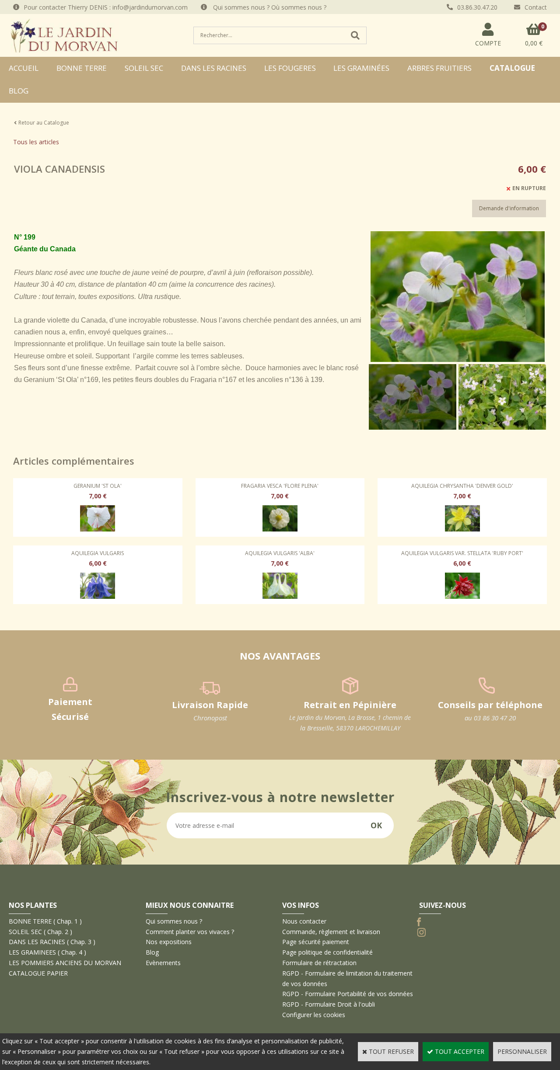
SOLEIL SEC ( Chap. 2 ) (40, 932)
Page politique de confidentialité (327, 952)
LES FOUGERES (290, 68)
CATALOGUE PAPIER (38, 973)
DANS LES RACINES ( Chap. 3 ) (52, 942)
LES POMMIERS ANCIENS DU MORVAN (65, 963)
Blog (18, 91)
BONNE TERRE (81, 68)
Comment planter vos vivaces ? (190, 932)
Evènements (163, 963)
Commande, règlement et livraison (331, 932)
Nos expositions (169, 942)
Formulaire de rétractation (319, 963)
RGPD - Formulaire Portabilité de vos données (347, 994)
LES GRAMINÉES (361, 68)
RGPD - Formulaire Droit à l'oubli (328, 1004)
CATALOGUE (512, 68)
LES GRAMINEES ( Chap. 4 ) (47, 952)
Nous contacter (304, 921)
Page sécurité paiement (315, 942)
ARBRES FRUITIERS (439, 68)
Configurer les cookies (313, 1015)
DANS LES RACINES (213, 68)
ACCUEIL (23, 68)
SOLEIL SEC (144, 68)
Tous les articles (36, 142)
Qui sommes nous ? (174, 921)
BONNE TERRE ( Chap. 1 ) (45, 921)
